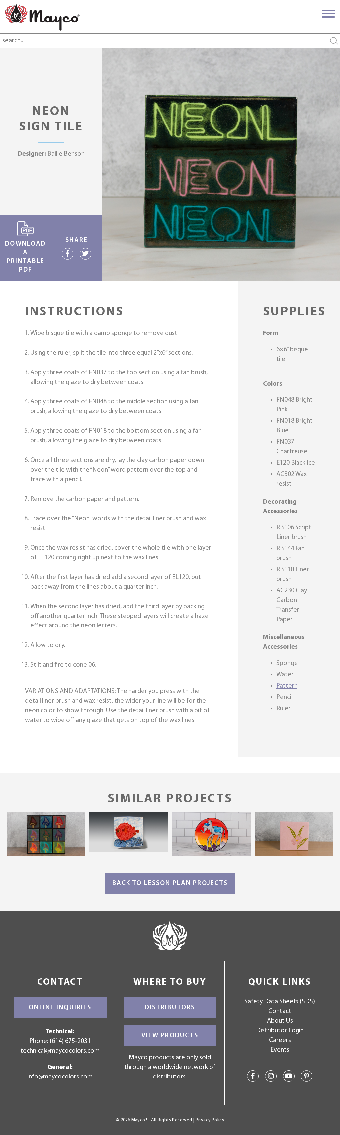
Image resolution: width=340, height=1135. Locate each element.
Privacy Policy (210, 1120)
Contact (279, 1011)
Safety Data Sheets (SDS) (279, 1001)
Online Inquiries (60, 1007)
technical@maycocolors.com (60, 1051)
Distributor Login (280, 1030)
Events (279, 1050)
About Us (280, 1021)
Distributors (170, 1007)
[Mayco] (42, 17)
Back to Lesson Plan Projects (170, 883)
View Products (170, 1035)
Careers (280, 1040)
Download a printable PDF (25, 257)
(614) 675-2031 (70, 1041)
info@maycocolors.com (60, 1077)
